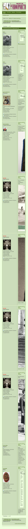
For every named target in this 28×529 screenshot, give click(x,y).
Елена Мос (5, 445)
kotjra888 (5, 468)
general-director (6, 92)
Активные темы (6, 15)
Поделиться (20, 30)
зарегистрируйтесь (17, 18)
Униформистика (7, 20)
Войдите (10, 18)
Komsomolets (6, 124)
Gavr (4, 32)
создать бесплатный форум (20, 523)
